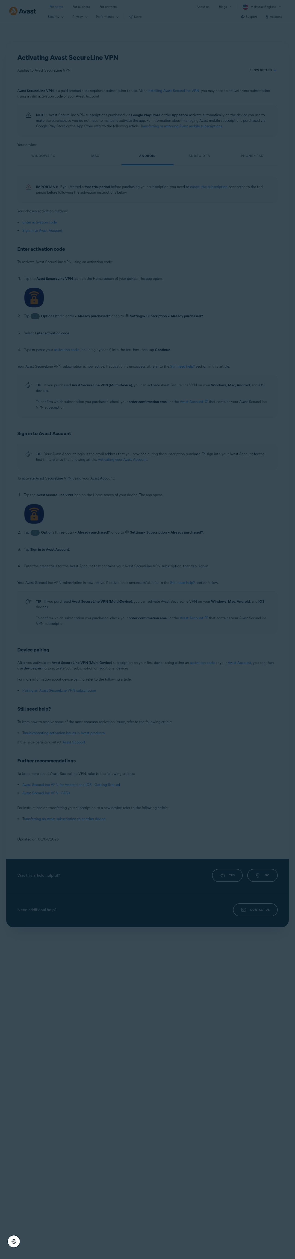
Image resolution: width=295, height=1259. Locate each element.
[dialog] (147, 629)
